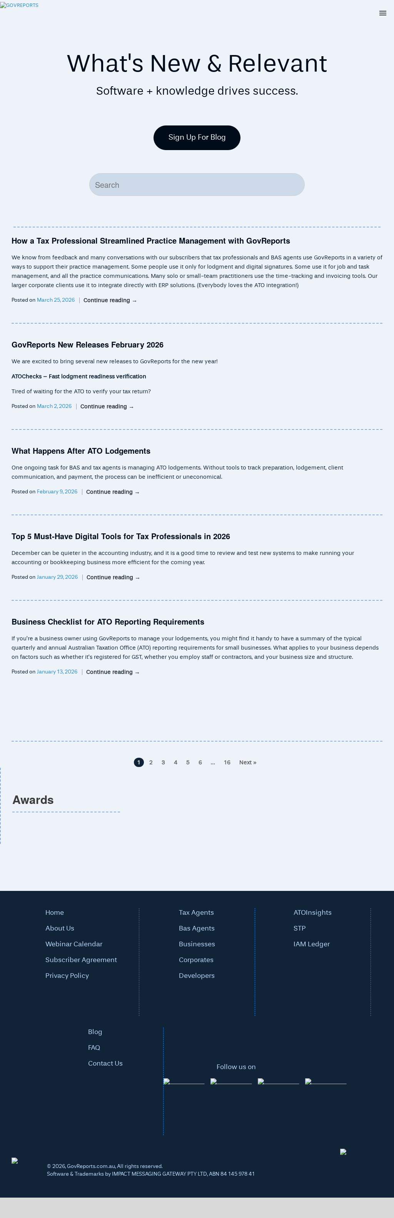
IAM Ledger (312, 944)
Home (54, 912)
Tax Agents (196, 912)
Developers (197, 975)
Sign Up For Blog (197, 138)
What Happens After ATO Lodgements (81, 450)
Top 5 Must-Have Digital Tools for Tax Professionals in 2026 (121, 535)
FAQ (94, 1047)
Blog (95, 1032)
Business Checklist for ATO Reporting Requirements (108, 621)
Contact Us (105, 1063)
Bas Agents (197, 928)
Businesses (197, 944)
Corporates (196, 960)
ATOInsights (313, 912)
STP (300, 928)
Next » (248, 762)
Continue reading (110, 300)
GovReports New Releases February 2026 (88, 344)
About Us (59, 928)
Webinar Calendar (73, 944)
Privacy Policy (67, 975)
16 (227, 762)
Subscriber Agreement (81, 960)
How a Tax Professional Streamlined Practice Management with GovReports (151, 240)
